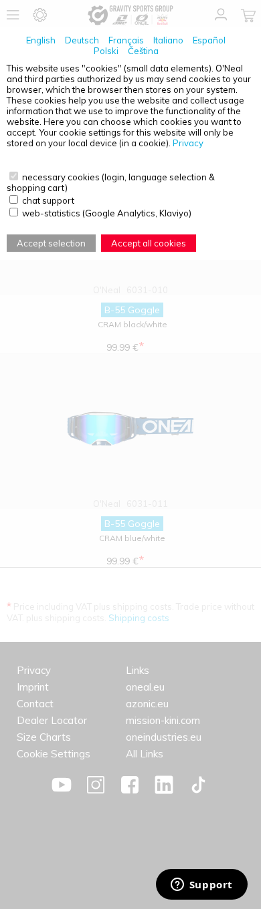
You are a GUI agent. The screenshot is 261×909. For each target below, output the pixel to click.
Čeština (143, 50)
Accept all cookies (148, 243)
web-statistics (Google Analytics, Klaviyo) (106, 213)
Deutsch (82, 40)
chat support (48, 200)
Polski (106, 50)
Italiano (168, 40)
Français (126, 40)
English (41, 40)
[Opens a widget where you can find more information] (201, 885)
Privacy (188, 143)
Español (209, 40)
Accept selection (51, 243)
